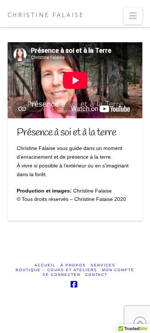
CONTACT (96, 275)
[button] (133, 15)
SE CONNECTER (61, 275)
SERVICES (103, 265)
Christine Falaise (46, 15)
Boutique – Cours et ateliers (56, 270)
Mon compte (118, 270)
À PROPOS (73, 265)
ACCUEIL (45, 265)
